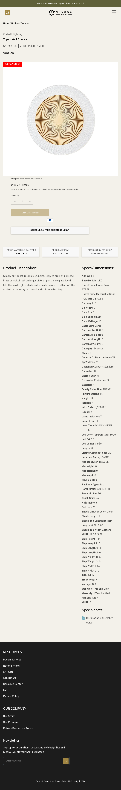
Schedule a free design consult (49, 230)
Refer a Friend (11, 666)
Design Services (12, 659)
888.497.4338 (21, 253)
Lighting (15, 23)
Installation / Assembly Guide (99, 620)
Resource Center (13, 684)
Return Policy (11, 696)
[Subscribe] (66, 761)
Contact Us (9, 678)
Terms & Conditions (45, 781)
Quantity (15, 195)
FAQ (5, 690)
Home (6, 23)
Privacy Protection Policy (18, 728)
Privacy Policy (61, 781)
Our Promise (10, 722)
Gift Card (8, 672)
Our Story (8, 716)
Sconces (25, 23)
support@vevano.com (99, 253)
